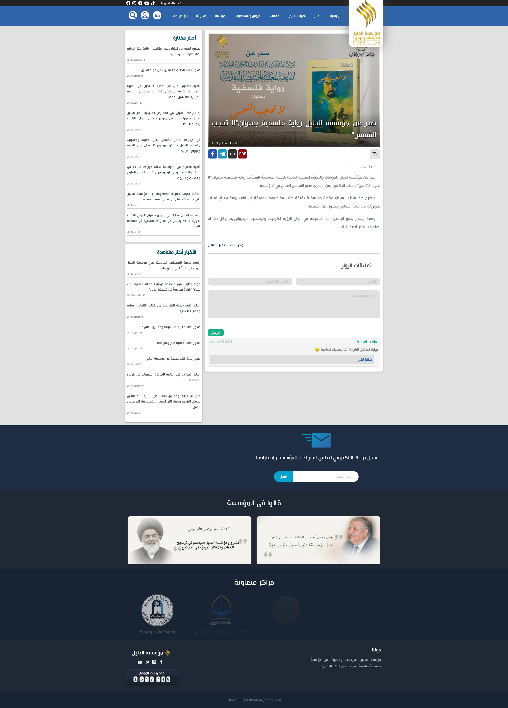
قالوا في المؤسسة (254, 503)
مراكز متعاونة (254, 582)
